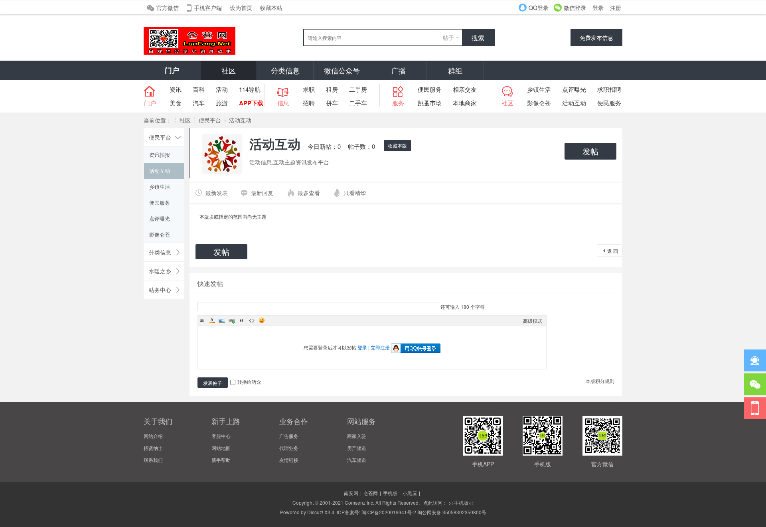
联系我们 (153, 459)
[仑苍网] (189, 52)
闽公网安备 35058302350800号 (451, 512)
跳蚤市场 (430, 103)
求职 (309, 89)
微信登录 (575, 8)
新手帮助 (221, 459)
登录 (598, 8)
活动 (222, 89)
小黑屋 (410, 492)
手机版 (390, 492)
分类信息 (285, 70)
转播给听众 (249, 381)
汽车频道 (356, 459)
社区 (228, 70)
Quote (242, 320)
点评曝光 (574, 89)
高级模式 (532, 320)
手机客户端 (208, 8)
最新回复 (262, 193)
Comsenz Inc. (359, 502)
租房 (332, 89)
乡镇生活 (539, 89)
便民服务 (430, 89)
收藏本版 (397, 145)
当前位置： (158, 120)
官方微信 (167, 8)
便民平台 (210, 120)
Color (212, 320)
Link (232, 320)
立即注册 (380, 347)
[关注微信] (755, 384)
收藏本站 (271, 8)
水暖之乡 (160, 271)
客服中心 (221, 435)
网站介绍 (153, 435)
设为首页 (241, 8)
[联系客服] (755, 360)
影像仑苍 (539, 103)
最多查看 (309, 193)
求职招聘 (609, 89)
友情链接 (288, 459)
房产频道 (356, 447)
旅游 (222, 103)
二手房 (358, 89)
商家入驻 (356, 435)
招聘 (309, 103)
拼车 (332, 103)
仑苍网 (370, 492)
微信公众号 (342, 70)
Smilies (262, 320)
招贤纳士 (153, 447)
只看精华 (355, 193)
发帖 (590, 151)
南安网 (351, 492)
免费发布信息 (596, 37)
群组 (455, 70)
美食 (176, 103)
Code (252, 320)
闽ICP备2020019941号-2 (388, 512)
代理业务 (288, 447)
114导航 (250, 89)
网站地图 (221, 447)
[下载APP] (755, 408)
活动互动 (574, 103)
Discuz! (315, 512)
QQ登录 (539, 8)
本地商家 (465, 103)
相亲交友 (465, 89)
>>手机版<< (460, 502)
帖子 (448, 37)
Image (222, 320)
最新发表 (216, 193)
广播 (398, 70)
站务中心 (160, 290)
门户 (172, 70)
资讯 (176, 89)
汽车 (199, 103)
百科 (199, 89)
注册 (615, 8)
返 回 (612, 250)
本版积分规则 (600, 380)
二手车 (358, 103)
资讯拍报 (159, 154)
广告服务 (288, 435)
